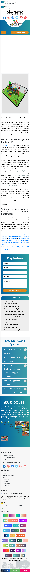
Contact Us (6, 485)
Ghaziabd (11, 516)
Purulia (25, 540)
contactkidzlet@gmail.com (21, 506)
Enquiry (25, 570)
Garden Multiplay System (11, 327)
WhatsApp (15, 570)
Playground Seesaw (23, 238)
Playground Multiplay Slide (12, 322)
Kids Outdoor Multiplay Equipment (14, 314)
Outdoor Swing (15, 242)
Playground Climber (19, 240)
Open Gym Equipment (10, 303)
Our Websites (6, 483)
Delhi (18, 516)
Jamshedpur (15, 530)
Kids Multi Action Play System (13, 317)
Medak (12, 535)
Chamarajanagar (20, 545)
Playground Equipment (15, 236)
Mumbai (24, 516)
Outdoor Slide (24, 242)
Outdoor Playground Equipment (13, 311)
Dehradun (5, 540)
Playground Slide (12, 238)
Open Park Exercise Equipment (13, 309)
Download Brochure (19, 32)
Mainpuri (23, 530)
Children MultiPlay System (12, 324)
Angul (23, 550)
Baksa (6, 535)
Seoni (18, 550)
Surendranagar (13, 520)
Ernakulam (13, 540)
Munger (12, 545)
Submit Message (15, 290)
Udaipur (23, 525)
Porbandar (16, 555)
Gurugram (16, 525)
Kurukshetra (23, 520)
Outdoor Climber (17, 244)
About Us (5, 473)
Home (5, 59)
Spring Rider (10, 249)
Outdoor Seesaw (6, 244)
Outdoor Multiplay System (11, 319)
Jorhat (6, 545)
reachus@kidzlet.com (10, 8)
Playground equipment (7, 145)
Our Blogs (5, 481)
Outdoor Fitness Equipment (12, 306)
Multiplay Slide (20, 247)
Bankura (12, 550)
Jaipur (5, 520)
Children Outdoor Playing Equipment (15, 330)
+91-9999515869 (9, 3)
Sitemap (5, 477)
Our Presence (6, 479)
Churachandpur (20, 535)
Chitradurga (8, 525)
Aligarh (6, 550)
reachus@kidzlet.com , (7, 506)
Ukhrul (19, 540)
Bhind (22, 555)
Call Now (5, 570)
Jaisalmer (8, 555)
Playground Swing (7, 240)
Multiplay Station (11, 247)
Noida (5, 516)
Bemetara (6, 530)
